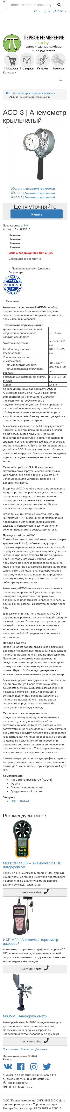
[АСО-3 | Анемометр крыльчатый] (39, 154)
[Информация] (46, 11)
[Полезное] (37, 11)
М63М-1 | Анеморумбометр (25, 1015)
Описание (12, 301)
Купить (36, 213)
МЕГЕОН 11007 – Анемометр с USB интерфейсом (32, 864)
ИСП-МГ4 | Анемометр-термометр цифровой (30, 941)
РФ (26, 225)
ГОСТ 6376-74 (20, 801)
